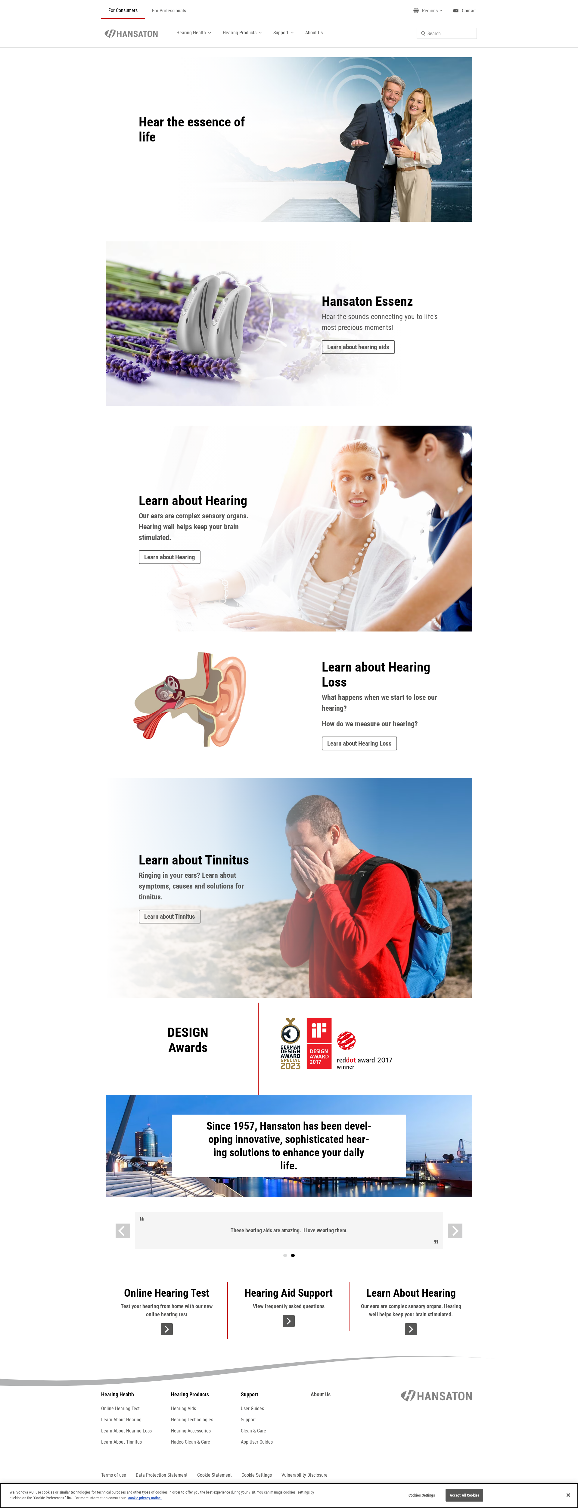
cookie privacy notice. (145, 1498)
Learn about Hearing (169, 557)
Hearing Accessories (191, 1431)
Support (280, 33)
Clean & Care (253, 1431)
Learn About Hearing (121, 1420)
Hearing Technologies (192, 1420)
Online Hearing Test (120, 1408)
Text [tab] (293, 1255)
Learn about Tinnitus (169, 916)
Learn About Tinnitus (121, 1442)
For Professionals (169, 11)
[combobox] (447, 33)
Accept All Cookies (464, 1495)
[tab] (285, 1255)
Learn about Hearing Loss (359, 743)
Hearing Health (191, 33)
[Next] (455, 1231)
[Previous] (123, 1231)
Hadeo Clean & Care (190, 1442)
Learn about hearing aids (358, 347)
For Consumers (123, 10)
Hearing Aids (183, 1408)
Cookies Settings (422, 1495)
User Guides (252, 1408)
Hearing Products (239, 33)
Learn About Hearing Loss (126, 1431)
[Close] (568, 1495)
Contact (469, 11)
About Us (314, 33)
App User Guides (257, 1442)
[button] (256, 1475)
